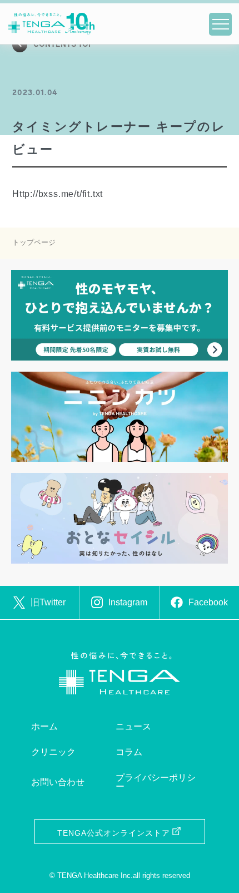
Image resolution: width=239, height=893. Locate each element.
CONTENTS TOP (63, 44)
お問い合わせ (57, 782)
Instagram (127, 602)
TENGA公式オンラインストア (113, 832)
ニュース (133, 726)
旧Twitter (48, 602)
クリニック (53, 752)
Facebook (208, 602)
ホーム (44, 726)
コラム (129, 752)
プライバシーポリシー (156, 782)
